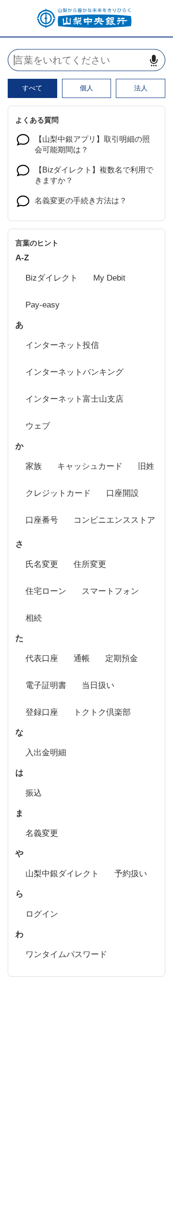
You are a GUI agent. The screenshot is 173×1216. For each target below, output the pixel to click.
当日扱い (98, 685)
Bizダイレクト (51, 278)
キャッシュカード (90, 466)
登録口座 (41, 712)
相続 (33, 618)
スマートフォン (110, 591)
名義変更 (41, 833)
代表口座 (41, 658)
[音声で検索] (154, 60)
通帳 (82, 658)
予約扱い (130, 873)
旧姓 (146, 466)
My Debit (109, 278)
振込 (33, 793)
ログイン (41, 914)
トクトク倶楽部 (102, 712)
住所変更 (90, 564)
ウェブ (37, 425)
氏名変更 (41, 564)
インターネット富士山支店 (74, 399)
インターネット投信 (62, 345)
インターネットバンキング (74, 372)
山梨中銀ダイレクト (62, 873)
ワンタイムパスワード (66, 954)
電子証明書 (45, 685)
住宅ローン (45, 591)
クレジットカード (58, 493)
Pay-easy (42, 304)
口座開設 (122, 493)
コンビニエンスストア (114, 520)
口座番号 (41, 520)
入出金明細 (45, 752)
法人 (141, 88)
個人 (86, 88)
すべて (32, 88)
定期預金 (121, 658)
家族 (33, 466)
